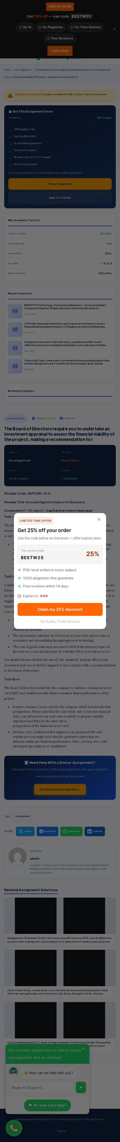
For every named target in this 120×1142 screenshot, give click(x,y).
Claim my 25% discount (60, 609)
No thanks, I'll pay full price (60, 621)
